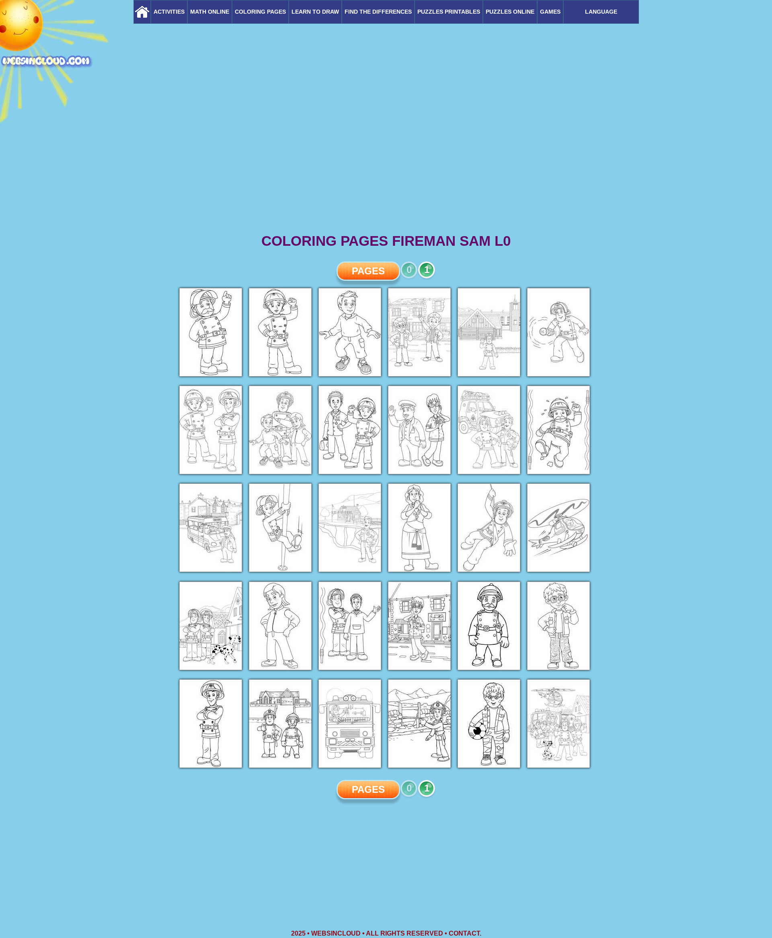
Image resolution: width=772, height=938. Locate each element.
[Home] (142, 12)
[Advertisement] (386, 169)
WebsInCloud (336, 933)
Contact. (465, 933)
